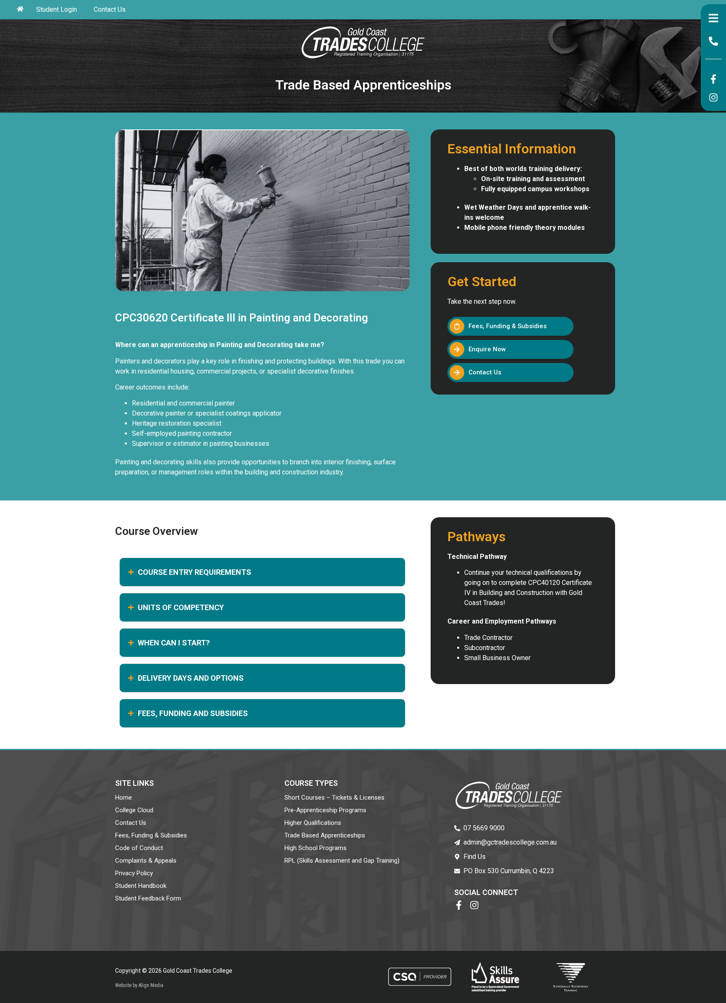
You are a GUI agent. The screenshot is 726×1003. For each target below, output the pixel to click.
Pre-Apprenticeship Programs (325, 810)
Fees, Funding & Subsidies (151, 835)
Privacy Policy (134, 873)
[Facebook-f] (713, 79)
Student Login (56, 9)
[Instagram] (713, 97)
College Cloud (134, 810)
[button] (510, 349)
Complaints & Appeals (145, 860)
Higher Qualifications (312, 823)
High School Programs (315, 848)
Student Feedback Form (148, 898)
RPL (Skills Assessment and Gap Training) (342, 860)
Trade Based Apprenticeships (324, 835)
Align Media (151, 985)
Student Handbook (140, 886)
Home (123, 797)
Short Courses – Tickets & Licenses (334, 797)
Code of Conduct (139, 848)
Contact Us (110, 9)
